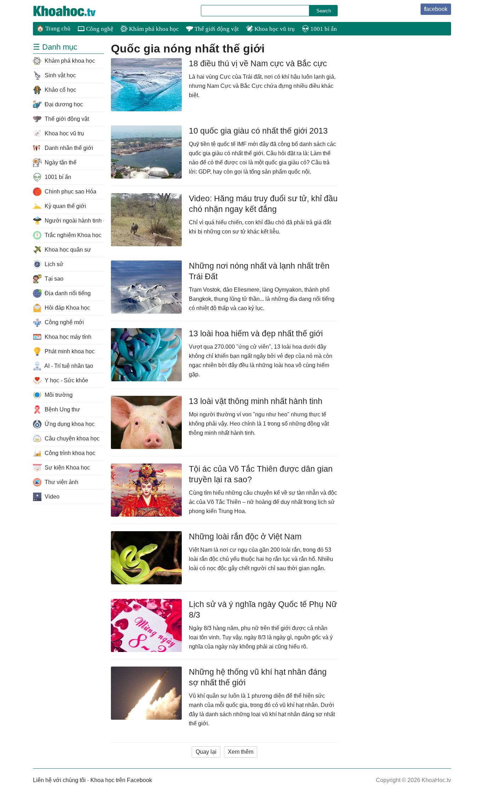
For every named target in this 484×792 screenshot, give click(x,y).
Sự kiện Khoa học (66, 468)
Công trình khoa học (69, 453)
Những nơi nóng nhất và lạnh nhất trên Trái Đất (259, 271)
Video (51, 497)
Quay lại (206, 752)
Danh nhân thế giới (68, 148)
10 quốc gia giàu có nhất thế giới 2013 (258, 130)
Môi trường (58, 395)
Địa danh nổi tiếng (67, 293)
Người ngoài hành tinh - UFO (73, 221)
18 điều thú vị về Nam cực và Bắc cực (258, 63)
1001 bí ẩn (323, 29)
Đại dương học (63, 104)
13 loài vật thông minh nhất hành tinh (255, 401)
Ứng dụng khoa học (69, 424)
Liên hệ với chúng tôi (59, 780)
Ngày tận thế (60, 162)
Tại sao (53, 279)
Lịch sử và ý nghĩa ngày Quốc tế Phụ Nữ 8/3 (263, 609)
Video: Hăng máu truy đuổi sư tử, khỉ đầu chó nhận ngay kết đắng (263, 204)
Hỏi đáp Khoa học (66, 308)
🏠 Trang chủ (53, 28)
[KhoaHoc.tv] (72, 11)
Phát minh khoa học (69, 351)
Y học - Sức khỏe (65, 380)
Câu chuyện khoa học (71, 439)
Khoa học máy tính (67, 337)
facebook (436, 9)
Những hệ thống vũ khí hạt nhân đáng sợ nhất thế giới (258, 677)
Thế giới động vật (216, 29)
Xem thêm (240, 752)
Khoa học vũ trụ (274, 29)
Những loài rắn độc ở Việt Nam (245, 536)
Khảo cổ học (59, 90)
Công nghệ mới (63, 322)
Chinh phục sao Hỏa (69, 192)
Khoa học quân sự (67, 250)
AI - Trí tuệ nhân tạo (68, 366)
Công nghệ (99, 29)
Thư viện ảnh (60, 482)
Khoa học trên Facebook (121, 780)
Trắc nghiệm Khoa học (72, 235)
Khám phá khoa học (153, 29)
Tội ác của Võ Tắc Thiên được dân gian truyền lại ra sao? (261, 474)
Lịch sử (53, 264)
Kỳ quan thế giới (64, 206)
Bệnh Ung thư (61, 409)
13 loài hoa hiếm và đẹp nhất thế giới (256, 333)
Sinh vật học (59, 75)
